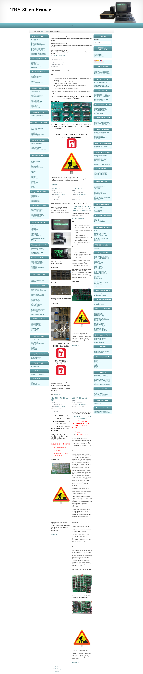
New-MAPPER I (34, 146)
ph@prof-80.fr (54, 184)
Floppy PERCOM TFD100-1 (100, 269)
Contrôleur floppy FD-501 (99, 184)
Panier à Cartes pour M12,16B (100, 156)
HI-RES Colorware (98, 230)
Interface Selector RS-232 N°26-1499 (38, 290)
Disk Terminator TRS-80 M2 (100, 161)
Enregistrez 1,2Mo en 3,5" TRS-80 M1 (102, 379)
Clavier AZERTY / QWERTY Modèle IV (38, 53)
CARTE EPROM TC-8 (98, 284)
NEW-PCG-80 (33, 163)
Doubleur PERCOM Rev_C (36, 91)
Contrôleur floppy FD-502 (99, 186)
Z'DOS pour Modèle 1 (99, 323)
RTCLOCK (33, 197)
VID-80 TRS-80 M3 (34, 182)
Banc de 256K (33, 266)
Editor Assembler (98, 362)
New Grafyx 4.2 (34, 173)
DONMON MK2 (34, 268)
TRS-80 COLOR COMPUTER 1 (100, 172)
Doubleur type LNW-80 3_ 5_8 (37, 95)
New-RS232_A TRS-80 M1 (36, 210)
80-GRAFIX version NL (35, 161)
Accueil (71, 25)
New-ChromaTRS (34, 178)
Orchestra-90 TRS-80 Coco (100, 208)
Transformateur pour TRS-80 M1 (37, 248)
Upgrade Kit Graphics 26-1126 (37, 167)
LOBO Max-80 (33, 63)
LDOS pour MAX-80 (98, 339)
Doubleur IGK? (34, 106)
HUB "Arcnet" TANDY (99, 160)
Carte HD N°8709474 (98, 136)
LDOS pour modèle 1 (98, 314)
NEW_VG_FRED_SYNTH (36, 325)
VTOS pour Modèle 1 (98, 324)
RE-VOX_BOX (33, 240)
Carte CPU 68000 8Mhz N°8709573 (101, 72)
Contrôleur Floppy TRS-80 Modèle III (38, 125)
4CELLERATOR (34, 349)
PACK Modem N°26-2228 (99, 392)
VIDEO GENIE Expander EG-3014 (37, 83)
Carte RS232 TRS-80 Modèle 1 (37, 209)
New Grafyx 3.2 (34, 171)
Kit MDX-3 (33, 81)
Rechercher (96, 39)
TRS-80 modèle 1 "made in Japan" (38, 44)
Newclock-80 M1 (34, 195)
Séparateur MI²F (34, 116)
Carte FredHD (97, 261)
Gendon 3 (33, 277)
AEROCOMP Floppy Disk (36, 130)
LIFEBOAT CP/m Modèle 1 (100, 295)
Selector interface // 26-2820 (36, 291)
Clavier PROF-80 (34, 330)
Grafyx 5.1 (33, 175)
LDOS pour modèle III (99, 328)
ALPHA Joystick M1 (35, 299)
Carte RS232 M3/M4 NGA (36, 216)
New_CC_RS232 (97, 234)
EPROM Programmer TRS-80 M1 (37, 314)
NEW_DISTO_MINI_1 (98, 199)
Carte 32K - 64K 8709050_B (100, 108)
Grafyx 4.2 (33, 172)
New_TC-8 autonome (99, 286)
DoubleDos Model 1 (98, 313)
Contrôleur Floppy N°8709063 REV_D (102, 97)
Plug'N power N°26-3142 (99, 236)
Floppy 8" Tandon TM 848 (99, 272)
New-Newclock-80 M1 (35, 200)
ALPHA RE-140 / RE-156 (35, 384)
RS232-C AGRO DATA (35, 329)
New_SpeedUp (34, 344)
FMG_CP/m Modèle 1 (98, 293)
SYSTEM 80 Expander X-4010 (37, 82)
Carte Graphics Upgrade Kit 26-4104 (102, 123)
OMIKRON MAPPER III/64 (36, 147)
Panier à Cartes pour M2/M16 (100, 155)
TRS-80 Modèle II (98, 53)
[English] (95, 60)
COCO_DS (96, 219)
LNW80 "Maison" (34, 67)
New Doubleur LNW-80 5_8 (36, 96)
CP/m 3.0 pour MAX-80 (99, 304)
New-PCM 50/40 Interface (36, 323)
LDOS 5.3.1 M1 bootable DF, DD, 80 (101, 378)
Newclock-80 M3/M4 (35, 196)
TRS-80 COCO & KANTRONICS (101, 394)
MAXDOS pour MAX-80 (99, 342)
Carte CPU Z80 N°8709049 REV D (101, 85)
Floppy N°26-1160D (98, 266)
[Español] (96, 60)
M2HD (95, 277)
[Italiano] (99, 60)
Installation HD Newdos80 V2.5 (101, 376)
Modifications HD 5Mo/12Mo (100, 375)
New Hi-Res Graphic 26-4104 (100, 124)
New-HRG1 (33, 181)
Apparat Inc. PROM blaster (36, 306)
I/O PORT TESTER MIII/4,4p (36, 304)
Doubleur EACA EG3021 (36, 97)
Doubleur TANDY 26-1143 (36, 102)
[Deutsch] (98, 60)
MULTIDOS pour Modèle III (100, 329)
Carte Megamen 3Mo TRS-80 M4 (37, 267)
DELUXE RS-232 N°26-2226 (100, 233)
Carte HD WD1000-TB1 (99, 279)
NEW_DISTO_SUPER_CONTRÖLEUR (102, 197)
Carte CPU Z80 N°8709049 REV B (101, 82)
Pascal (95, 361)
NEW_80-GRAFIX (34, 160)
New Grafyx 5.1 (34, 176)
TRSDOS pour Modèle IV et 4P (100, 330)
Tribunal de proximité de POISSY (101, 411)
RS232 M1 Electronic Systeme (37, 213)
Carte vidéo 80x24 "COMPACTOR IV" (38, 149)
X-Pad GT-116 (97, 240)
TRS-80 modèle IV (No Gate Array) (38, 48)
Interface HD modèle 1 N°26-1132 (37, 295)
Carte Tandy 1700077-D (35, 77)
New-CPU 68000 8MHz (99, 74)
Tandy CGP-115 (97, 403)
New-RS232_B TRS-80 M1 (36, 211)
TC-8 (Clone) (97, 281)
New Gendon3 (33, 279)
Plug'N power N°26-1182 (35, 311)
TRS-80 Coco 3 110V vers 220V (100, 235)
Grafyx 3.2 (33, 170)
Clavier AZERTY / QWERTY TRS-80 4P (38, 54)
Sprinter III (33, 347)
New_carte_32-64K (98, 111)
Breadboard (96, 350)
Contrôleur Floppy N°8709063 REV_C (102, 96)
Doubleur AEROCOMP (35, 100)
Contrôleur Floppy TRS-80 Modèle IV (38, 127)
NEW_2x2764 (97, 222)
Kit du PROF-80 (34, 62)
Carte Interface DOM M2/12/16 (100, 137)
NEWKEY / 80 (33, 298)
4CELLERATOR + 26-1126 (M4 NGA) (102, 384)
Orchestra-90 (33, 230)
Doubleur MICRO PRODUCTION (37, 104)
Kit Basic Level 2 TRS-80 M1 (36, 261)
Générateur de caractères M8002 (37, 280)
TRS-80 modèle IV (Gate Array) (37, 49)
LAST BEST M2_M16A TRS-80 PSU (101, 163)
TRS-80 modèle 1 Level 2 (36, 43)
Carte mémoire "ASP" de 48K (37, 262)
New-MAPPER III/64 (35, 148)
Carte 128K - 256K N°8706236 (100, 109)
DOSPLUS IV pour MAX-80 (100, 338)
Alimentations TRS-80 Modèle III (37, 249)
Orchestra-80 (33, 225)
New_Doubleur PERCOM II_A (36, 92)
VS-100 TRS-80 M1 (34, 233)
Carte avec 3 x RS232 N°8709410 (101, 146)
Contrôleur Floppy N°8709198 (100, 94)
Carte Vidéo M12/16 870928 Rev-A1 (101, 122)
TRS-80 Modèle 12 (98, 54)
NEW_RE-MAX (97, 239)
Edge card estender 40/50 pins (37, 310)
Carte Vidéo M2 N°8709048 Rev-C (101, 121)
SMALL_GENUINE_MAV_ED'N (37, 252)
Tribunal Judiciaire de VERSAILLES (102, 412)
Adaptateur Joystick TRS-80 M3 (37, 303)
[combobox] (102, 42)
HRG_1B (56, 668)
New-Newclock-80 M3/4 (35, 201)
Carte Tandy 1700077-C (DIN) (36, 76)
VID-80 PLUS (33, 183)
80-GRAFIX (33, 158)
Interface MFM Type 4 (99, 138)
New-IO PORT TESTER (35, 305)
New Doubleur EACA (35, 99)
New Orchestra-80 (34, 227)
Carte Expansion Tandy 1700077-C (38, 75)
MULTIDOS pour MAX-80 (99, 340)
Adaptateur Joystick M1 (35, 300)
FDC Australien (97, 194)
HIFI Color (33, 187)
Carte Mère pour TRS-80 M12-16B (101, 86)
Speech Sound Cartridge (99, 207)
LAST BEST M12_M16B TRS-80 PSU (102, 164)
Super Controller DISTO (99, 196)
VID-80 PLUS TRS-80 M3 (59, 399)
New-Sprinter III (34, 348)
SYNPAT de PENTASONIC (36, 235)
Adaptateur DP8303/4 (98, 352)
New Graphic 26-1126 (35, 168)
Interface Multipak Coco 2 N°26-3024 (102, 175)
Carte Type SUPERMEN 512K (36, 263)
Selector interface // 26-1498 (36, 289)
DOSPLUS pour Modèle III (99, 326)
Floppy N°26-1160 (98, 264)
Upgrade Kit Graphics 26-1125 (37, 165)
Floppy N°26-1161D (98, 267)
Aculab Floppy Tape (98, 274)
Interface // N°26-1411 (35, 293)
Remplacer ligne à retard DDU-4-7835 (102, 381)
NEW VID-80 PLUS (79, 188)
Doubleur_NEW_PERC (35, 94)
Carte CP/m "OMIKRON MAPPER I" (38, 144)
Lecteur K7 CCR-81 (98, 263)
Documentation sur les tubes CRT (101, 351)
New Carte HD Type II (98, 135)
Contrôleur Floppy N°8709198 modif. (102, 95)
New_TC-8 (96, 283)
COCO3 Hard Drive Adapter (100, 193)
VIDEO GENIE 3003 (35, 64)
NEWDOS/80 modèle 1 (99, 315)
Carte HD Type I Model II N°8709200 (101, 132)
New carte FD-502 (98, 187)
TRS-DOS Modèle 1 (98, 320)
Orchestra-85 (33, 228)
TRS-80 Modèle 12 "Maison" (100, 56)
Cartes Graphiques (60, 62)
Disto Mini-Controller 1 (99, 198)
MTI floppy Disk (34, 132)
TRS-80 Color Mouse (98, 231)
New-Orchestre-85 (34, 229)
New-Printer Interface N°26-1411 (37, 294)
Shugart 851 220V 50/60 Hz (100, 271)
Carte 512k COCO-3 (98, 220)
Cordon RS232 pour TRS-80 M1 (37, 214)
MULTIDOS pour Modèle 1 (100, 318)
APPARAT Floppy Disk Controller (37, 134)
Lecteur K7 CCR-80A (98, 262)
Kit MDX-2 (33, 80)
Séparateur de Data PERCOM (37, 118)
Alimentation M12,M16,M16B (100, 158)
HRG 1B (32, 180)
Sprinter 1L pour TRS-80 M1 (36, 339)
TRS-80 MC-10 (97, 248)
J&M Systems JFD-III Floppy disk (37, 135)
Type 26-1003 (33, 42)
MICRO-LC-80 (33, 281)
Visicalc (96, 365)
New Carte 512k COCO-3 (99, 221)
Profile (95, 367)
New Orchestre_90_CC (99, 210)
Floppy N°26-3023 (98, 268)
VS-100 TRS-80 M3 (34, 234)
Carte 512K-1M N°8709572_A (100, 110)
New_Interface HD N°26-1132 (36, 296)
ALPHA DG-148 (34, 383)
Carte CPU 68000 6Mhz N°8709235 (101, 69)
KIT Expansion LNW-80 (35, 78)
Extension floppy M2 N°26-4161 (101, 99)
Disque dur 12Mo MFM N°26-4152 (101, 257)
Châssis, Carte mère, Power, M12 (101, 159)
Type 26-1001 (33, 40)
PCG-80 (32, 162)
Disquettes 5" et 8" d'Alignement (37, 374)
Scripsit (96, 366)
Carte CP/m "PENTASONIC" (36, 143)
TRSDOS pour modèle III (99, 325)
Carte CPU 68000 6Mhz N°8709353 (101, 71)
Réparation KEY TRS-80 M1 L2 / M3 (101, 383)
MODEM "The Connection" (36, 357)
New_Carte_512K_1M (98, 113)
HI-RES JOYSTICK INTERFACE (101, 238)
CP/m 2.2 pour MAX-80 (99, 303)
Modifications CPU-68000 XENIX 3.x (102, 73)
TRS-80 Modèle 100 (35, 366)
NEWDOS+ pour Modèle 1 (99, 317)
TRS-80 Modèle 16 (98, 55)
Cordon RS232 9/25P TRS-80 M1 (37, 215)
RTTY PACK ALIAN (98, 393)
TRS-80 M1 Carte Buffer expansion (38, 309)
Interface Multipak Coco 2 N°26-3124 (102, 177)
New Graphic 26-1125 (35, 166)
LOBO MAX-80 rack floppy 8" (100, 273)
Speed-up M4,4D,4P (35, 342)
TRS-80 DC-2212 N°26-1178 (100, 395)
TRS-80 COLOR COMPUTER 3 (100, 174)
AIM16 (32, 382)
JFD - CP (96, 189)
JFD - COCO (97, 188)
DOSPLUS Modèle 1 (98, 312)
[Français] (101, 60)
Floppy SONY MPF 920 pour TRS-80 (102, 380)
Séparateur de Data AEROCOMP (37, 115)
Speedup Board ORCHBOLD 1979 (37, 343)
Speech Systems (98, 211)
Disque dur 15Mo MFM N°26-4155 (101, 258)
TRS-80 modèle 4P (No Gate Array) (38, 50)
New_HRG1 (56, 666)
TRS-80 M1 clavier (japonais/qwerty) (38, 45)
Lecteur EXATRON (98, 278)
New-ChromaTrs (58, 670)
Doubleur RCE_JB (34, 105)
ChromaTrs (33, 177)
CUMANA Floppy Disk (35, 129)
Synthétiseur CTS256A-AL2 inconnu (38, 238)
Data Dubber (97, 276)
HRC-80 (32, 186)
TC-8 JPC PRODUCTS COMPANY (101, 282)
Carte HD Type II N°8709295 (100, 133)
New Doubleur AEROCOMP (36, 101)
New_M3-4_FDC (34, 133)
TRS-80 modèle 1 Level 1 (36, 39)
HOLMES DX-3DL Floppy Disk (37, 128)
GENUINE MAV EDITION (35, 253)
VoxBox (32, 239)
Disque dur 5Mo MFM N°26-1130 (101, 256)
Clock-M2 (96, 147)
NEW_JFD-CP (97, 191)
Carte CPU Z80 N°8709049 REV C (101, 83)
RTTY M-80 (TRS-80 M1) (35, 358)
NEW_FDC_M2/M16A (98, 100)
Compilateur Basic (98, 364)
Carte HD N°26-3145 (98, 192)
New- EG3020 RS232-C (35, 328)
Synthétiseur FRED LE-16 (36, 324)
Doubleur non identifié (35, 107)
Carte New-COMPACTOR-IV (36, 151)
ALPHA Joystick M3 (35, 301)
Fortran (96, 360)
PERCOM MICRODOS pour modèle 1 (102, 319)
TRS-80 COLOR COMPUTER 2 (100, 173)
